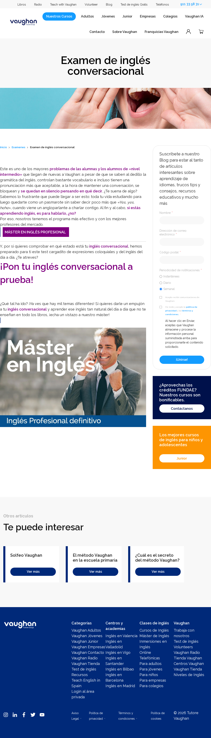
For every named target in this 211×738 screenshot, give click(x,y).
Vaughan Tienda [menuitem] (86, 663)
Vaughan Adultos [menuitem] (86, 630)
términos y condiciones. (179, 312)
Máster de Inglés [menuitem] (154, 636)
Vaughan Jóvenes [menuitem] (87, 636)
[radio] (181, 276)
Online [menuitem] (145, 652)
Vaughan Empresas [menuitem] (88, 647)
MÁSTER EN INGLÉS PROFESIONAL (35, 232)
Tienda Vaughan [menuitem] (188, 658)
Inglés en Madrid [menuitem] (120, 686)
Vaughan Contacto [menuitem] (88, 652)
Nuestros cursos (59, 16)
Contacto (97, 32)
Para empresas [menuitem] (152, 680)
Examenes (18, 147)
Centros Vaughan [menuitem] (189, 663)
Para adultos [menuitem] (150, 663)
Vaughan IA (194, 16)
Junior (127, 16)
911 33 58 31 (189, 4)
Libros (22, 4)
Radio (38, 4)
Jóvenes (108, 16)
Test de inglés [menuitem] (84, 669)
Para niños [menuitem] (148, 675)
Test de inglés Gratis (134, 4)
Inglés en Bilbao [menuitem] (120, 669)
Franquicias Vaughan (161, 32)
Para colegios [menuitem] (151, 686)
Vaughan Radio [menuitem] (85, 658)
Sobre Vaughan (124, 32)
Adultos (87, 16)
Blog (109, 4)
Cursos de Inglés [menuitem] (154, 630)
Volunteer (91, 4)
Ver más (33, 572)
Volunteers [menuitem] (183, 647)
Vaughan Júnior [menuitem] (85, 641)
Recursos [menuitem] (80, 675)
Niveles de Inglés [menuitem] (189, 675)
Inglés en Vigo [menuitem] (118, 652)
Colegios (170, 16)
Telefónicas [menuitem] (149, 658)
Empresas (148, 16)
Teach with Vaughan (63, 4)
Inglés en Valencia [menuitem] (121, 636)
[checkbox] (181, 282)
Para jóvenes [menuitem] (150, 669)
